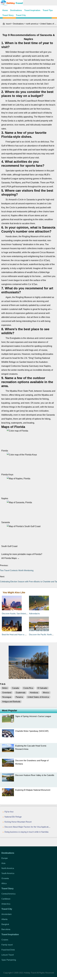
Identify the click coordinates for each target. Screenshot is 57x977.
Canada (15, 688)
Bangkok (5, 924)
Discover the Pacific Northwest (42, 634)
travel (8, 24)
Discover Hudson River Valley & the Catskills (34, 775)
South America (7, 873)
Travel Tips (48, 10)
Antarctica (5, 904)
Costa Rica (28, 688)
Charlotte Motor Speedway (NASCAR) (32, 731)
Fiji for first (9, 812)
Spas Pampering (8, 960)
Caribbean (5, 899)
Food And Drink (8, 950)
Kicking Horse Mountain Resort (18, 822)
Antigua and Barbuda (11, 701)
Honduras (34, 692)
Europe (4, 858)
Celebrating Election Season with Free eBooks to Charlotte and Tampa (28, 581)
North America (7, 868)
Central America (8, 894)
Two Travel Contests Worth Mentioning (17, 570)
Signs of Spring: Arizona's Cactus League (33, 716)
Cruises (4, 940)
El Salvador (42, 688)
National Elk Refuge (13, 817)
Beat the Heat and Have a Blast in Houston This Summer (26, 634)
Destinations (16, 10)
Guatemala (20, 692)
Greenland (6, 692)
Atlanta (4, 919)
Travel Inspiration (32, 10)
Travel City (21, 15)
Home (5, 10)
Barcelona (5, 929)
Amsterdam (6, 914)
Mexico (46, 692)
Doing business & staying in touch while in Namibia (26, 832)
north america (32, 24)
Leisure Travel (7, 955)
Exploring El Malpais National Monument (32, 790)
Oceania (5, 878)
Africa (3, 883)
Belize (5, 688)
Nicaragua (6, 697)
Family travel (7, 945)
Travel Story (8, 15)
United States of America (38, 697)
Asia (3, 863)
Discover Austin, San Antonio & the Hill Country (22, 613)
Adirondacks (34, 613)
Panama (19, 697)
